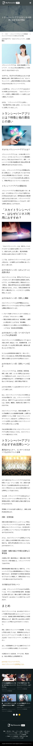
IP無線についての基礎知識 (12, 736)
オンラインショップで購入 (12, 732)
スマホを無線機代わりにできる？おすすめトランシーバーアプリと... (9, 685)
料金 (13, 731)
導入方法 (9, 731)
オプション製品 (19, 731)
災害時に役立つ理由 (24, 736)
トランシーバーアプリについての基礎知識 (17, 734)
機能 (4, 731)
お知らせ (21, 732)
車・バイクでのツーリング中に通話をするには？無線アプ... (9, 705)
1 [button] (14, 715)
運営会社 (26, 732)
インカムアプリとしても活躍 (17, 737)
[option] (17, 693)
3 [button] (19, 715)
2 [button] (17, 715)
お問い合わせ (27, 731)
